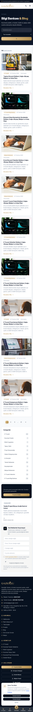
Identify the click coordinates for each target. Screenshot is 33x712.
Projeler (5, 627)
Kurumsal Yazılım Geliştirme (10, 647)
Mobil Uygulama (16, 442)
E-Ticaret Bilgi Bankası (16, 478)
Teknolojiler (6, 624)
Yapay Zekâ (16, 446)
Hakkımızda (6, 619)
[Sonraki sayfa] (26, 422)
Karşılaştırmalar (16, 466)
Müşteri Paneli (17, 678)
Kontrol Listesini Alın (8, 520)
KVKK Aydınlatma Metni (11, 557)
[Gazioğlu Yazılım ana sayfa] (7, 5)
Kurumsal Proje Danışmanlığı (11, 655)
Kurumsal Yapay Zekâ (9, 652)
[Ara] (16, 38)
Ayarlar (16, 702)
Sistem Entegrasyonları (16, 454)
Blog (4, 630)
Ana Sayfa (3, 14)
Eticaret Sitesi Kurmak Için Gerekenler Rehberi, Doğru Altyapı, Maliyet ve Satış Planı (16, 119)
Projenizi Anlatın (17, 494)
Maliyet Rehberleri (16, 470)
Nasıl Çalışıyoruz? (8, 622)
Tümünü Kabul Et (16, 695)
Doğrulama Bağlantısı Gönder (16, 563)
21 (21, 422)
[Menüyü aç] (30, 5)
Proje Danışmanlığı (16, 450)
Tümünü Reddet (16, 699)
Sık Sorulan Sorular (8, 632)
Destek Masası (7, 657)
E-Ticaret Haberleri (16, 474)
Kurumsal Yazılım (16, 438)
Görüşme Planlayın (17, 670)
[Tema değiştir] (26, 5)
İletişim (5, 635)
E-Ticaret (16, 434)
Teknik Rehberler (16, 462)
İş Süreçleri (16, 458)
